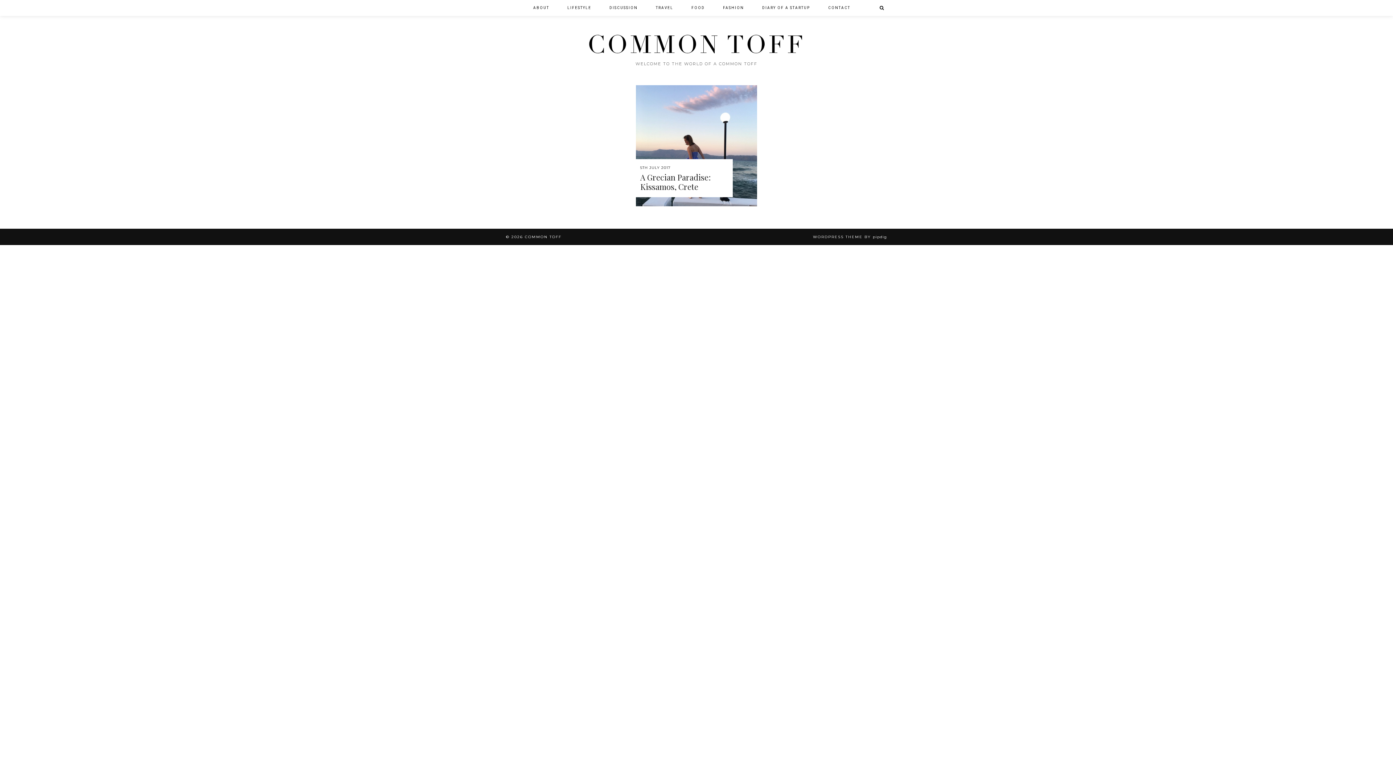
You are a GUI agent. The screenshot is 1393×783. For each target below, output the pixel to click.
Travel (664, 8)
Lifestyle (579, 8)
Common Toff (696, 45)
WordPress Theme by (850, 237)
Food (698, 8)
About (541, 8)
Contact (839, 8)
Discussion (623, 8)
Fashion (733, 8)
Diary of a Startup (786, 8)
